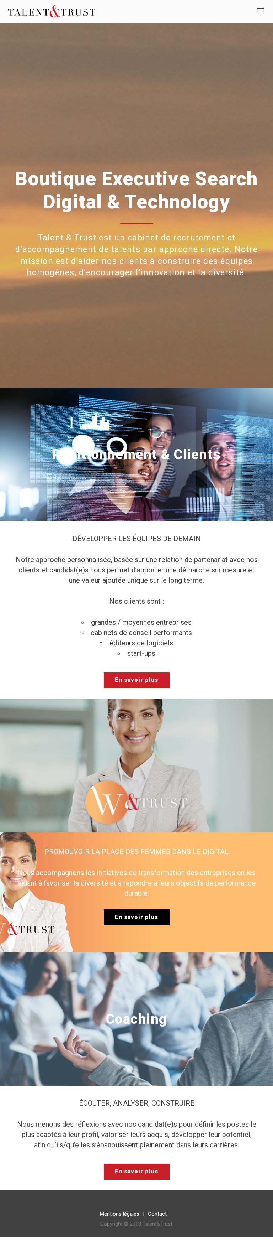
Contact (157, 1214)
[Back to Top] (257, 1230)
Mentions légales (119, 1214)
